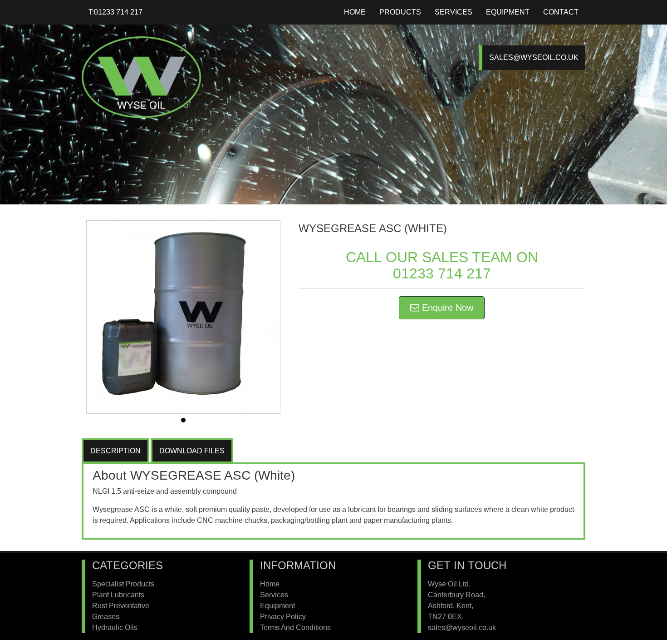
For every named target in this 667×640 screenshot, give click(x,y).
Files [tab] (192, 451)
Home (355, 12)
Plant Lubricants (118, 595)
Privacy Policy (283, 616)
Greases (105, 616)
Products (400, 12)
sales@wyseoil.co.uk (534, 57)
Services (453, 12)
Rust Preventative (120, 606)
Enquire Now (446, 308)
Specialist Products (123, 584)
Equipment (508, 12)
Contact (561, 12)
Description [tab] (115, 451)
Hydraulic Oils (114, 627)
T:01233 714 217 (115, 12)
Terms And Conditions (295, 627)
